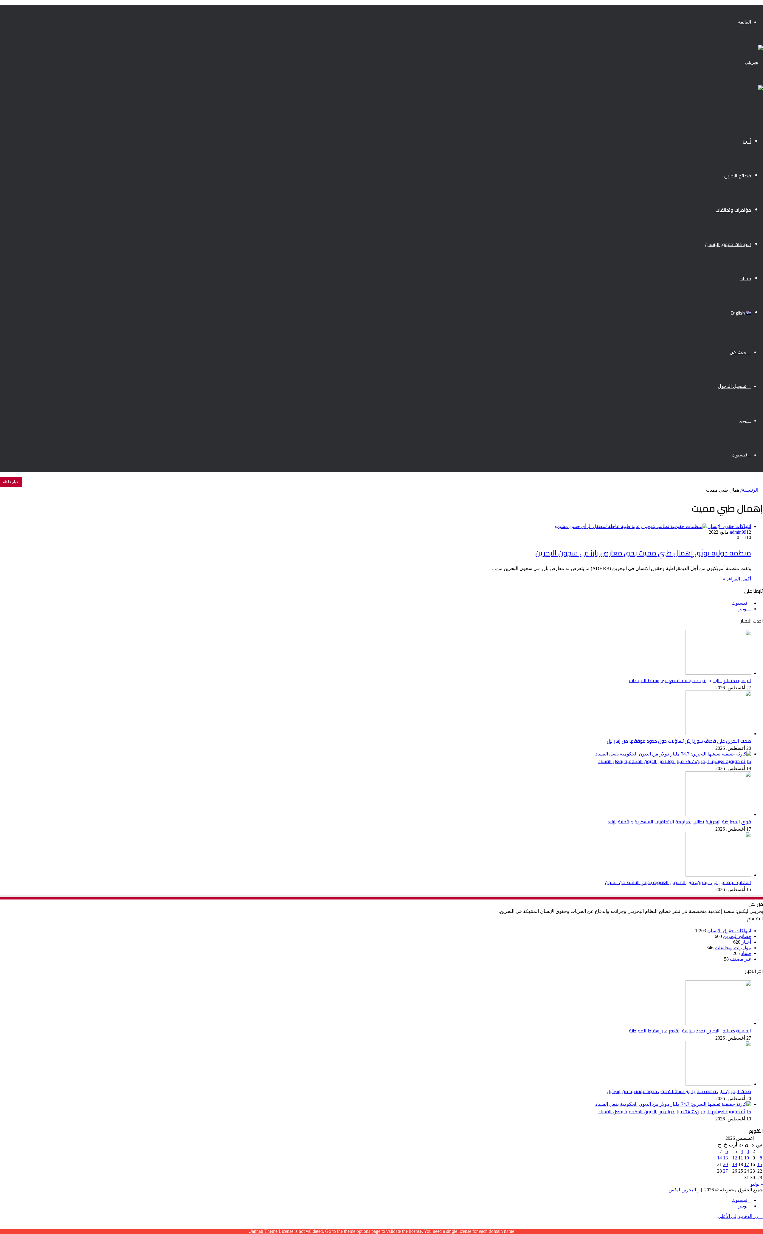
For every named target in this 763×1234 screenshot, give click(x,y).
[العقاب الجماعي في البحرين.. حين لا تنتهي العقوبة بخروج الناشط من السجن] (718, 874)
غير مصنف (740, 959)
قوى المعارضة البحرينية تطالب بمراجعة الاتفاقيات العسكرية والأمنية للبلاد (679, 821)
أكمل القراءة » (737, 578)
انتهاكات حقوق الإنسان (728, 244)
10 (746, 1157)
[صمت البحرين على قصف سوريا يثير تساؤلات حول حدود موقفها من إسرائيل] (718, 733)
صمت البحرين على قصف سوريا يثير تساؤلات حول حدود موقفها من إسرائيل (679, 740)
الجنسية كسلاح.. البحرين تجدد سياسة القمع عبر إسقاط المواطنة (690, 680)
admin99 (738, 532)
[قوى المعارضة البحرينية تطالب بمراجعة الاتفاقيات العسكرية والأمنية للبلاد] (718, 814)
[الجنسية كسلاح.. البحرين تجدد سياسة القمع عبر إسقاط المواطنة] (718, 673)
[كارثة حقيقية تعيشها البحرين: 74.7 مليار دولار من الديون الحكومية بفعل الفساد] (673, 753)
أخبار (747, 141)
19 (734, 1164)
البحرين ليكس (682, 1189)
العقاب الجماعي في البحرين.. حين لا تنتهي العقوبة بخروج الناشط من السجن (678, 882)
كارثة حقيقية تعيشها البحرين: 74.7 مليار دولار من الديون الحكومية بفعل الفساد (674, 761)
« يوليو (756, 1184)
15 (759, 1164)
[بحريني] (754, 62)
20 (725, 1164)
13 (725, 1157)
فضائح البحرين (737, 175)
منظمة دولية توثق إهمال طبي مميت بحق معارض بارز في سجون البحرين (643, 553)
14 (719, 1157)
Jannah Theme (263, 1231)
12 (734, 1157)
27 (725, 1170)
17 (746, 1164)
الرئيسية (750, 490)
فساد (745, 278)
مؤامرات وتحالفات (733, 209)
